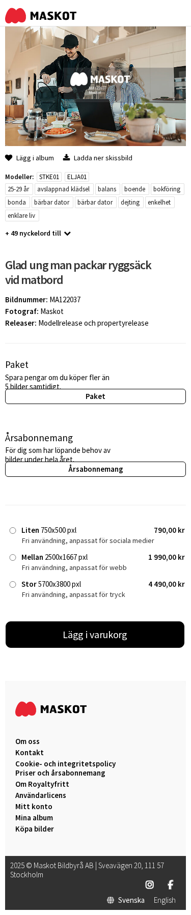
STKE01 (49, 177)
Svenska (131, 900)
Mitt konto (33, 806)
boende (134, 189)
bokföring (166, 189)
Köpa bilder (34, 829)
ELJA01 (77, 177)
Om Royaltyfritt (42, 784)
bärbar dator (51, 202)
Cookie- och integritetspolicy (65, 763)
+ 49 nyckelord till (33, 233)
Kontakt (29, 752)
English (165, 900)
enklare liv (21, 215)
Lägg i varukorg (95, 634)
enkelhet (159, 202)
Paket (95, 396)
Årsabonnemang (95, 469)
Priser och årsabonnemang (60, 773)
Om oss (27, 741)
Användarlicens (40, 795)
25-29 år (18, 189)
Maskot (52, 311)
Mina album (34, 817)
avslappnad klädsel (63, 189)
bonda (17, 202)
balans (107, 189)
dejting (130, 202)
